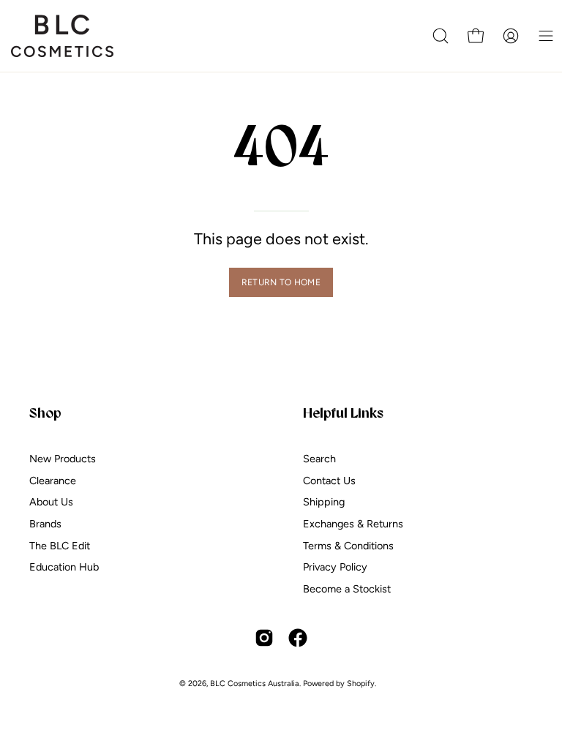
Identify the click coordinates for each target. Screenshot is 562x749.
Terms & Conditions (348, 545)
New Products (62, 458)
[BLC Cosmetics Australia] (62, 36)
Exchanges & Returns (353, 523)
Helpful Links (343, 412)
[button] (440, 36)
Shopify (361, 683)
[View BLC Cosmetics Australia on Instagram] (264, 638)
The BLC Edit (59, 545)
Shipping (324, 502)
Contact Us (329, 480)
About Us (51, 502)
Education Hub (64, 567)
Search (319, 458)
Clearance (52, 480)
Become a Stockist (347, 588)
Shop (45, 412)
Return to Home (281, 282)
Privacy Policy (335, 567)
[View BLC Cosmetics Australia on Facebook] (298, 638)
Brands (45, 523)
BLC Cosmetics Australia (254, 683)
